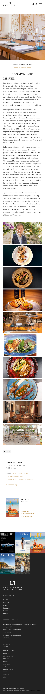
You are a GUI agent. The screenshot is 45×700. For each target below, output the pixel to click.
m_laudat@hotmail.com (14, 476)
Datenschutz (12, 688)
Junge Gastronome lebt (12, 629)
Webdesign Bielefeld (36, 690)
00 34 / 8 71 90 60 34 (20, 474)
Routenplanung (11, 485)
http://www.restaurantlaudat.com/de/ (19, 479)
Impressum (20, 688)
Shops (5, 614)
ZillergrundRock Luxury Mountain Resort (20, 624)
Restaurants (7, 608)
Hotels (5, 611)
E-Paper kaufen (26, 516)
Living (5, 605)
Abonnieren (25, 511)
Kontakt (5, 688)
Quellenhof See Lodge (12, 635)
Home (5, 600)
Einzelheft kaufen (27, 514)
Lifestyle (6, 603)
